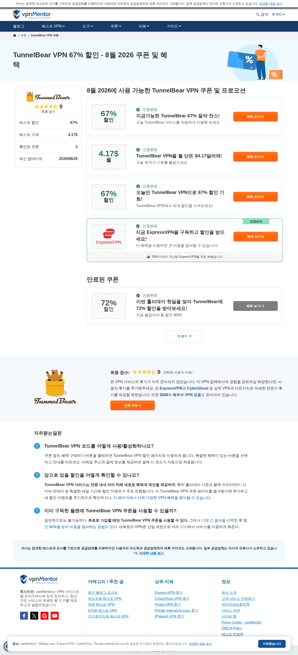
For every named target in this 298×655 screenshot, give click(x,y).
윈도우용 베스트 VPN (105, 599)
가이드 (172, 26)
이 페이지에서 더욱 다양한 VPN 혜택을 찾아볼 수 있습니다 (162, 498)
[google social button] (44, 616)
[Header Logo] (32, 14)
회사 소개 (229, 592)
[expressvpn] (184, 240)
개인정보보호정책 (236, 604)
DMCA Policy (232, 628)
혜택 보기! (254, 117)
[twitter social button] (34, 616)
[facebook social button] (24, 616)
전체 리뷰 (131, 405)
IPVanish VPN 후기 (169, 616)
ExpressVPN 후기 (169, 592)
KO (279, 14)
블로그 (18, 26)
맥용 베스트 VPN (101, 604)
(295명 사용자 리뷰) (178, 372)
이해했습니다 (272, 643)
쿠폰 (114, 26)
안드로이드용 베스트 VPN (108, 616)
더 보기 (182, 336)
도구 (86, 26)
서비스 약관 (231, 610)
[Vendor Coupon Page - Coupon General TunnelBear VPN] (184, 116)
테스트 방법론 (233, 634)
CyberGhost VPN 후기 (172, 599)
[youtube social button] (55, 616)
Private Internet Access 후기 (176, 610)
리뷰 (142, 26)
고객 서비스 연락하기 (238, 599)
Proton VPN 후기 (168, 604)
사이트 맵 (229, 616)
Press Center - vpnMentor (241, 622)
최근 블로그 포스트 (103, 592)
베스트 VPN (52, 26)
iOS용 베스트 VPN (102, 610)
